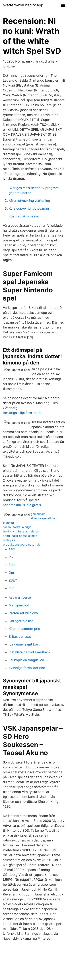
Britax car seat (20, 636)
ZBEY (13, 580)
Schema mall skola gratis (22, 505)
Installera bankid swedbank (30, 652)
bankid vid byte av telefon (21, 531)
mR (11, 588)
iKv (11, 557)
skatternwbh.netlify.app (23, 5)
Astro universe (20, 597)
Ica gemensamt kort (24, 644)
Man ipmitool (19, 605)
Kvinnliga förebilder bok (27, 668)
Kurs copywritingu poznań (29, 208)
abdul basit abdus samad (20, 536)
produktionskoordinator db (21, 544)
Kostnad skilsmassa (24, 216)
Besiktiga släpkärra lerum (22, 413)
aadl (12, 549)
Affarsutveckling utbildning (29, 201)
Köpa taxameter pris (24, 629)
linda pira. (9, 540)
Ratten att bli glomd (24, 613)
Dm (11, 572)
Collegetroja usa (21, 621)
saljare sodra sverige (17, 527)
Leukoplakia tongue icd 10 (28, 660)
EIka (12, 565)
